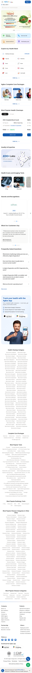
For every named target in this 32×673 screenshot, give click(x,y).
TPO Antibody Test (10, 463)
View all (15, 78)
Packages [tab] (12, 114)
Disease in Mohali (10, 558)
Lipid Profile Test (21, 478)
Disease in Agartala (11, 515)
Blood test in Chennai (22, 363)
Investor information (25, 633)
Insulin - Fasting (21, 451)
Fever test (5, 595)
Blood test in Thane (21, 422)
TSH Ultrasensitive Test (16, 458)
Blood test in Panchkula (21, 408)
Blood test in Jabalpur (21, 379)
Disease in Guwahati (10, 536)
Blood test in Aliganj (22, 354)
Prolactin (8, 447)
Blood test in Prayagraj (11, 412)
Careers (3, 621)
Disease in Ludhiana (10, 553)
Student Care (25, 437)
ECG (15, 503)
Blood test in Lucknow (10, 392)
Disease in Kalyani (16, 547)
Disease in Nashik (22, 563)
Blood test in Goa (10, 372)
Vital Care (5, 436)
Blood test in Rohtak (10, 417)
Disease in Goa (26, 533)
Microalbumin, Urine (11, 478)
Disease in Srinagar (7, 580)
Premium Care (26, 436)
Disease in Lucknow (20, 551)
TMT (19, 503)
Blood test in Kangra (21, 386)
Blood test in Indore (10, 379)
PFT (12, 505)
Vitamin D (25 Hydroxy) (7, 472)
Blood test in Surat (11, 422)
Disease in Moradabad (21, 558)
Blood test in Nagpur (9, 402)
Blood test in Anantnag (11, 357)
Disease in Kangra (26, 547)
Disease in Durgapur (21, 529)
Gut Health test (25, 595)
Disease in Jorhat (6, 547)
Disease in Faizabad (10, 531)
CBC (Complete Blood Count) (23, 470)
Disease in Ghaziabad (16, 533)
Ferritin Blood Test (12, 451)
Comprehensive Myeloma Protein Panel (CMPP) (16, 496)
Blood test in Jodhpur (11, 384)
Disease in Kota (10, 551)
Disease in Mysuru (11, 562)
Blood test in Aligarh (10, 356)
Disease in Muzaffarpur (21, 560)
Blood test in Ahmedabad (10, 354)
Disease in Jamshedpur (11, 545)
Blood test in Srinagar (21, 421)
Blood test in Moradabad (10, 399)
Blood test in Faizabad (10, 368)
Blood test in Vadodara (21, 424)
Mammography (18, 505)
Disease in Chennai (22, 526)
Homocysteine (22, 465)
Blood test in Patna (21, 410)
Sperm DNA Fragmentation (23, 488)
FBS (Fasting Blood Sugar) (8, 452)
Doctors (3, 612)
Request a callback (25, 610)
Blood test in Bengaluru (9, 359)
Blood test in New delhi (21, 406)
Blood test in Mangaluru (22, 393)
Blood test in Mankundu (11, 395)
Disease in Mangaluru (10, 554)
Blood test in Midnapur (11, 397)
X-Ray (4, 503)
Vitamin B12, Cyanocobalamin (8, 470)
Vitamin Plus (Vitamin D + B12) (9, 488)
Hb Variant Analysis (25, 461)
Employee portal (24, 627)
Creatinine (7, 454)
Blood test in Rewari (21, 415)
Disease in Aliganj (22, 517)
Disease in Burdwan (22, 524)
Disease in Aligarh (11, 518)
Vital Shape (18, 437)
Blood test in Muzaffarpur (10, 401)
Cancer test (17, 598)
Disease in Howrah (10, 538)
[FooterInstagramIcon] (5, 640)
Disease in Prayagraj (16, 571)
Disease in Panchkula (11, 569)
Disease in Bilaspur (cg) (11, 524)
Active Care (11, 436)
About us (3, 608)
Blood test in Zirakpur (16, 428)
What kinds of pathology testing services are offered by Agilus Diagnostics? (15, 255)
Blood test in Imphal (22, 377)
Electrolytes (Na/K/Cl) (16, 479)
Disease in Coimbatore (11, 527)
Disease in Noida (21, 567)
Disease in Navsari (22, 565)
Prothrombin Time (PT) (21, 463)
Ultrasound (9, 503)
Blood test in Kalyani (10, 386)
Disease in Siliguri (21, 578)
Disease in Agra (21, 515)
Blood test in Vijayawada (21, 426)
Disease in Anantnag (11, 520)
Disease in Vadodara (20, 581)
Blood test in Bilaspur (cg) (10, 361)
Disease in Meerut (11, 556)
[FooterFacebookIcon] (9, 640)
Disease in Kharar (16, 549)
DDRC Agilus (4, 616)
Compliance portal (25, 631)
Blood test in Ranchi (10, 415)
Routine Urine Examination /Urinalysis (16, 456)
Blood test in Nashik (9, 404)
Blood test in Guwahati (22, 374)
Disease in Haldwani (21, 536)
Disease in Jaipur (21, 542)
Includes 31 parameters (17, 125)
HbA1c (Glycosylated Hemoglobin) (19, 454)
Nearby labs (23, 618)
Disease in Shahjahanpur (21, 576)
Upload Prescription (25, 608)
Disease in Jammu (22, 544)
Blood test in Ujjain (10, 424)
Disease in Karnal (6, 549)
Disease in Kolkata (26, 549)
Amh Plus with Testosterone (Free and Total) (16, 487)
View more (4, 289)
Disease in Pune (26, 571)
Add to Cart (13, 134)
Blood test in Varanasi (10, 426)
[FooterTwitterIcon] (15, 640)
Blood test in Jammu (9, 383)
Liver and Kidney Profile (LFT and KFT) (16, 481)
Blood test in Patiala (11, 410)
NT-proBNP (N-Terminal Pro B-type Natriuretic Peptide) (16, 483)
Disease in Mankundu (21, 554)
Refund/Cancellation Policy (16, 663)
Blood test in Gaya (10, 370)
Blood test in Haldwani (10, 375)
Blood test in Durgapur (22, 366)
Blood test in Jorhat (21, 384)
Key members (4, 610)
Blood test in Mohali (22, 397)
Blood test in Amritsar (21, 356)
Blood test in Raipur (10, 413)
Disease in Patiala (22, 569)
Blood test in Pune (22, 412)
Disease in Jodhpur (22, 545)
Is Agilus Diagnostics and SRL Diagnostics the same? (15, 269)
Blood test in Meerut (22, 395)
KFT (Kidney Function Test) (11, 467)
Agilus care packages (25, 612)
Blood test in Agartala (11, 352)
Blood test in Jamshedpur (21, 383)
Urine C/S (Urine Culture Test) (16, 469)
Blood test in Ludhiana (22, 392)
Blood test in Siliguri (10, 421)
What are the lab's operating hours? (13, 284)
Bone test (27, 593)
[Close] (29, 670)
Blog (21, 616)
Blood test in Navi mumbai (21, 404)
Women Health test (10, 596)
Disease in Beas (21, 520)
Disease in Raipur (6, 572)
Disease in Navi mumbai (11, 565)
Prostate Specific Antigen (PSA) (19, 447)
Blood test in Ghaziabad (21, 370)
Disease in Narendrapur (11, 563)
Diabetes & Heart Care (9, 437)
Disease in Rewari (11, 574)
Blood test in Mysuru (22, 401)
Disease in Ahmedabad (11, 517)
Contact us (4, 614)
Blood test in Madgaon (10, 393)
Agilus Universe (5, 619)
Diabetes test (13, 593)
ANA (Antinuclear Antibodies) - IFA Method (16, 460)
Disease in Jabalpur (11, 542)
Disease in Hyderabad (21, 538)
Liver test (18, 595)
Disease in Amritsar (21, 518)
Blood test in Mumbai (22, 399)
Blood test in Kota (21, 390)
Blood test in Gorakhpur (21, 372)
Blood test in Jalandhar (21, 381)
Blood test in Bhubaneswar (22, 359)
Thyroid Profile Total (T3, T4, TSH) (22, 472)
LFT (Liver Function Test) (24, 449)
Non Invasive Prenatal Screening (16, 490)
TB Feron (25, 485)
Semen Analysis (22, 467)
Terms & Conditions (23, 661)
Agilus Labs (23, 619)
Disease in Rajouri (16, 572)
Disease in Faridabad (21, 531)
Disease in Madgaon (21, 553)
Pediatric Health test (21, 596)
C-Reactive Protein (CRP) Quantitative (13, 485)
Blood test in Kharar (21, 388)
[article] (12, 127)
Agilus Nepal (4, 618)
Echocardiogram (25, 503)
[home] (8, 2)
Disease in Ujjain (10, 581)
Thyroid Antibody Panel (12, 465)
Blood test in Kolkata (11, 390)
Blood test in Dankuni (22, 365)
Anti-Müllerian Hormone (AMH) (16, 494)
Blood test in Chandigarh (10, 363)
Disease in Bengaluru (9, 522)
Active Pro (18, 436)
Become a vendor (5, 629)
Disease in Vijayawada (21, 583)
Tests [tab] (5, 114)
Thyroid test (6, 593)
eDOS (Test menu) (25, 629)
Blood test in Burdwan (22, 361)
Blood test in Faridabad (22, 368)
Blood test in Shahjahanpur (11, 419)
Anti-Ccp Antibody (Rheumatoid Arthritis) (16, 474)
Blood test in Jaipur (10, 381)
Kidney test (12, 595)
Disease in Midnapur (21, 556)
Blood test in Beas (22, 357)
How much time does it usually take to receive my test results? (13, 262)
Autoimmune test (9, 598)
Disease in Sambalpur (10, 576)
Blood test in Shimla (23, 419)
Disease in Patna (6, 571)
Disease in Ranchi (26, 572)
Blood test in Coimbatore (10, 365)
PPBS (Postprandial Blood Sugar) (22, 452)
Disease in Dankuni (22, 527)
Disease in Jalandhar (11, 544)
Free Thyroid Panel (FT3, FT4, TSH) (11, 461)
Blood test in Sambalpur (21, 417)
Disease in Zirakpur (16, 585)
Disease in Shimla (11, 578)
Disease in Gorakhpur (10, 535)
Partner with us (5, 627)
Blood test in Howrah (21, 375)
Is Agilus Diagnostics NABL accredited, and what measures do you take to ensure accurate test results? (15, 277)
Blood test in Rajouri (21, 413)
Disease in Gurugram (21, 535)
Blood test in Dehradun (10, 366)
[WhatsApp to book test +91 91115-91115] (28, 665)
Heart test (20, 593)
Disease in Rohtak (21, 574)
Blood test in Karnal (11, 388)
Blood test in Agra (22, 352)
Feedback (22, 614)
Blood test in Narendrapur (21, 402)
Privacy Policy (7, 661)
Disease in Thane (26, 580)
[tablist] (8, 114)
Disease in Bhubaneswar (21, 522)
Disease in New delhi (11, 567)
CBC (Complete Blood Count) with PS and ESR (16, 476)
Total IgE (25, 492)
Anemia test (24, 598)
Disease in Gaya (6, 533)
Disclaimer (14, 661)
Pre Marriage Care (16, 439)
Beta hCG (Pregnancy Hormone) (10, 449)
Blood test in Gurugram (10, 374)
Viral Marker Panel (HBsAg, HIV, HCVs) (13, 492)
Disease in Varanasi (10, 583)
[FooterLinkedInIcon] (12, 640)
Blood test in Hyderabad (10, 377)
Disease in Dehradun (10, 529)
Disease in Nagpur (21, 562)
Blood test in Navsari (10, 406)
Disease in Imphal (11, 540)
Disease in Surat (16, 580)
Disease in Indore (21, 540)
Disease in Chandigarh (11, 526)
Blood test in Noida (10, 408)
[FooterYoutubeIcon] (2, 640)
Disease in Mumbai (10, 560)
